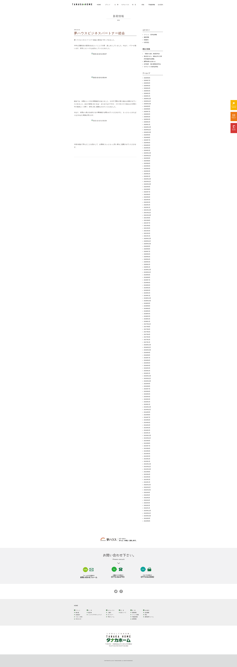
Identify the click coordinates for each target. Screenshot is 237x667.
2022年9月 (147, 186)
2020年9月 (147, 246)
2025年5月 (147, 114)
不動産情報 (151, 4)
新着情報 (134, 612)
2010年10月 (147, 516)
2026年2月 (147, 93)
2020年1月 (147, 267)
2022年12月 (147, 179)
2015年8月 (147, 386)
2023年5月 (147, 166)
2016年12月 (147, 344)
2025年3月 (147, 119)
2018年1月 (147, 321)
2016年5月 (147, 363)
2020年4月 (147, 259)
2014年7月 (147, 417)
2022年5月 (147, 197)
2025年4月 (147, 116)
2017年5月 (147, 332)
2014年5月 (147, 422)
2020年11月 (147, 241)
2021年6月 (147, 225)
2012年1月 (147, 482)
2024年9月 (147, 135)
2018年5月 (147, 311)
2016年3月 (147, 368)
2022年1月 (147, 207)
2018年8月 (147, 306)
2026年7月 (147, 80)
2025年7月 (147, 111)
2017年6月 (147, 329)
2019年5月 (147, 285)
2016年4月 (147, 365)
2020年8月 (147, 249)
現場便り (146, 40)
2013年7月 (147, 446)
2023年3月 (147, 171)
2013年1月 (147, 461)
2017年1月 (147, 342)
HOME (99, 4)
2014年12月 (147, 407)
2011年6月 (147, 495)
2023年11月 (147, 155)
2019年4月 (147, 287)
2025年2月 (147, 122)
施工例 (90, 612)
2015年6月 (147, 391)
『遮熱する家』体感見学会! (152, 53)
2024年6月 (147, 142)
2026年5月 (147, 85)
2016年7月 (147, 357)
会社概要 (147, 612)
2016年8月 (147, 355)
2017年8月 (147, 326)
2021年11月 (147, 212)
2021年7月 (147, 223)
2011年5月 (147, 497)
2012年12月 (147, 464)
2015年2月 (147, 401)
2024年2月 (147, 150)
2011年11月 (147, 487)
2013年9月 (147, 440)
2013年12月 (147, 435)
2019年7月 (147, 280)
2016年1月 (147, 373)
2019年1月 (147, 295)
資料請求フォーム (149, 616)
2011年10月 (147, 490)
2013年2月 (147, 459)
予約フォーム (111, 616)
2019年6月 (147, 282)
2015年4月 (147, 396)
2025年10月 (147, 103)
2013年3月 (147, 456)
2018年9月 (147, 303)
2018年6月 (147, 308)
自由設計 (78, 614)
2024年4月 (147, 148)
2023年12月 (147, 153)
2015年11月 (147, 378)
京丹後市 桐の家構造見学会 (152, 64)
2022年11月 (147, 181)
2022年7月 (147, 192)
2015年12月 (147, 376)
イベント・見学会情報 (150, 34)
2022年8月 (147, 189)
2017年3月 (147, 337)
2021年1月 (147, 236)
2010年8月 (147, 521)
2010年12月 (147, 510)
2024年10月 (147, 132)
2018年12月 (147, 298)
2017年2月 (147, 339)
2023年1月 (147, 176)
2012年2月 (147, 479)
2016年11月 (147, 347)
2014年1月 (147, 433)
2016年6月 (147, 360)
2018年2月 (147, 319)
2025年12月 (147, 98)
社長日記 (146, 42)
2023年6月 (147, 163)
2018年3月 (147, 316)
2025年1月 (147, 124)
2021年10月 (147, 215)
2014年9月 (147, 412)
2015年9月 (147, 383)
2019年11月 (147, 272)
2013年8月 (147, 443)
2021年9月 (147, 218)
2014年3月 (147, 427)
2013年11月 (147, 438)
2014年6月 (147, 420)
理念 (146, 614)
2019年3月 (147, 290)
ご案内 (109, 612)
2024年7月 (147, 140)
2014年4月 (147, 425)
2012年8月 (147, 471)
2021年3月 (147, 233)
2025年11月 (147, 101)
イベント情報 (135, 614)
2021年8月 (147, 220)
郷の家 (77, 612)
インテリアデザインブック (95, 614)
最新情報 (146, 37)
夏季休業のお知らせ (150, 61)
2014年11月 (147, 409)
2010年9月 (147, 518)
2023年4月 (147, 168)
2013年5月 (147, 451)
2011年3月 (147, 503)
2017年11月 (147, 324)
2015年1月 (147, 404)
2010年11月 (147, 513)
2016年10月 (147, 350)
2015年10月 (147, 381)
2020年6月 (147, 254)
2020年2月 (147, 264)
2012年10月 (147, 469)
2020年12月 (147, 238)
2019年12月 (147, 269)
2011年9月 (147, 492)
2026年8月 (147, 78)
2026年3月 (147, 91)
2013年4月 (147, 453)
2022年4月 (147, 199)
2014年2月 (147, 430)
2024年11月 (147, 129)
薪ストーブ (123, 612)
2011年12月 (147, 484)
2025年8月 (147, 109)
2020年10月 (147, 243)
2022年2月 (147, 205)
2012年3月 (147, 477)
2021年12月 (147, 210)
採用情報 (134, 619)
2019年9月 (147, 275)
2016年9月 (147, 352)
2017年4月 (147, 334)
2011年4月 (147, 500)
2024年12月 (147, 127)
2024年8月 (147, 137)
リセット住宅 (79, 616)
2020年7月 (147, 251)
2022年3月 (147, 202)
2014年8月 (147, 414)
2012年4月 (147, 474)
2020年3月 (147, 262)
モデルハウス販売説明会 (151, 66)
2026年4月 (147, 88)
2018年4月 (147, 313)
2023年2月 (147, 173)
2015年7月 (147, 389)
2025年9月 (147, 106)
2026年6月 (147, 83)
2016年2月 (147, 370)
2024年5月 (147, 145)
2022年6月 (147, 194)
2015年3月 (147, 399)
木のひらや (78, 619)
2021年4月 (147, 230)
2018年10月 (147, 300)
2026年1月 (147, 96)
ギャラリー (110, 614)
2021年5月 (147, 228)
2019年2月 (147, 293)
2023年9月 (147, 158)
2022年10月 (147, 184)
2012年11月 (147, 466)
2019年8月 (147, 277)
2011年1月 (147, 508)
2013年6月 (147, 448)
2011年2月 (147, 505)
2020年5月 (147, 256)
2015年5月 (147, 394)
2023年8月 (147, 160)
